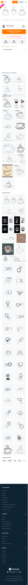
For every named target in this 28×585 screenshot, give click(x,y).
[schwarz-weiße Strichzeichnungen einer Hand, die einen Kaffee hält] (17, 298)
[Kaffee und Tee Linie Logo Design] (17, 355)
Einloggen (21, 2)
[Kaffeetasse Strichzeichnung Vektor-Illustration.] (13, 115)
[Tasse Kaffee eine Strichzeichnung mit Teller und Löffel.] (8, 261)
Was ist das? (14, 46)
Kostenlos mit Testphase (14, 31)
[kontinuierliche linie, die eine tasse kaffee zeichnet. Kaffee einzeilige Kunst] (8, 157)
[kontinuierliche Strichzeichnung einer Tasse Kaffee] (8, 202)
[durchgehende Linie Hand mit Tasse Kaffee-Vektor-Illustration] (6, 234)
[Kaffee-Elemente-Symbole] (8, 133)
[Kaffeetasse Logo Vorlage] (16, 235)
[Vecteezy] (2, 2)
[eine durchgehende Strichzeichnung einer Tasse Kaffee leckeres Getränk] (19, 178)
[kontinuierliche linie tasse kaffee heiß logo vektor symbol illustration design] (7, 213)
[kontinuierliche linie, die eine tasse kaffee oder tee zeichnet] (7, 79)
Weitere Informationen (7, 49)
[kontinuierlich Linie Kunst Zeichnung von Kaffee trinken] (9, 289)
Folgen (23, 26)
